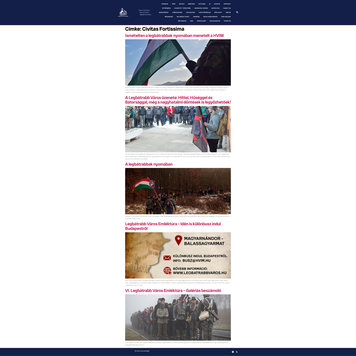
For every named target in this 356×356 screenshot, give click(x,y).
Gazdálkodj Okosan (201, 8)
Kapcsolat (227, 4)
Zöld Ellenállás (215, 21)
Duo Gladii (201, 4)
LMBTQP (228, 12)
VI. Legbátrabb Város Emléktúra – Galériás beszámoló (173, 290)
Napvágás (196, 17)
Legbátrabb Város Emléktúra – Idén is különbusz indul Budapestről (173, 226)
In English (165, 4)
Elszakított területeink (182, 8)
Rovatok (217, 4)
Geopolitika (215, 8)
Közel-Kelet (218, 12)
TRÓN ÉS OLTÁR (201, 21)
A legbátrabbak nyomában (149, 164)
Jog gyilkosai (190, 12)
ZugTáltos (227, 21)
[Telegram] (233, 352)
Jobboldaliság (177, 12)
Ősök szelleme (226, 17)
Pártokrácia (182, 21)
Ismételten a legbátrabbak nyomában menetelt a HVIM (174, 35)
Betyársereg (166, 8)
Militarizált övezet (183, 17)
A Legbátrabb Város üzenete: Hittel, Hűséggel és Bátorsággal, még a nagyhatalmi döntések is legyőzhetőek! (178, 100)
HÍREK (173, 4)
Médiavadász (169, 17)
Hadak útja (227, 8)
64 (210, 4)
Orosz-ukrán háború (210, 17)
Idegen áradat (164, 12)
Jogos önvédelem (205, 12)
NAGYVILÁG (191, 4)
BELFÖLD (181, 4)
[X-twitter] (237, 352)
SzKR (191, 21)
